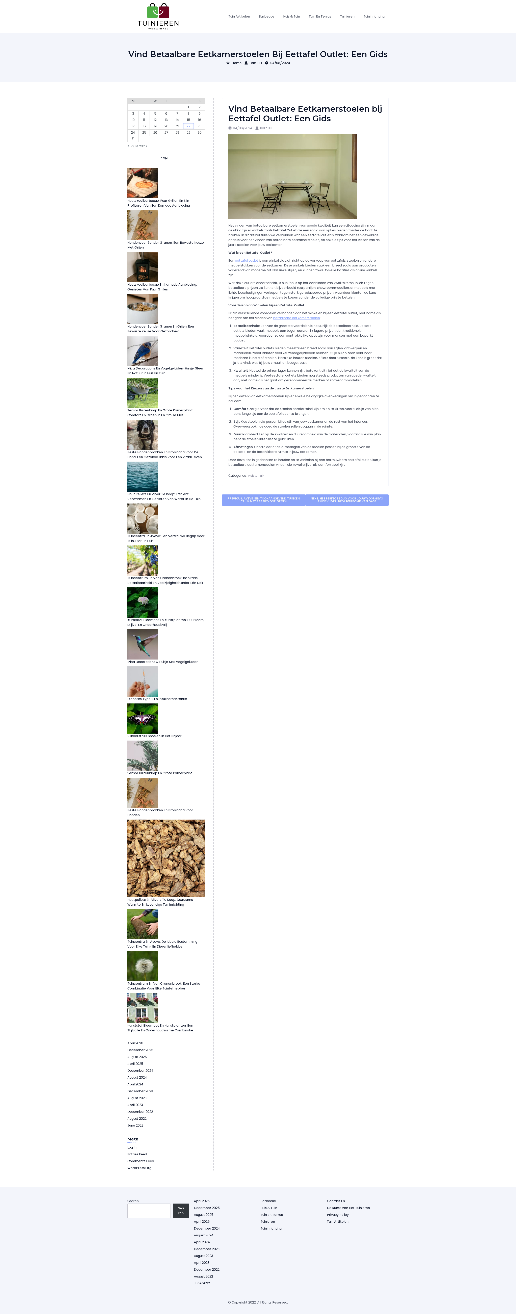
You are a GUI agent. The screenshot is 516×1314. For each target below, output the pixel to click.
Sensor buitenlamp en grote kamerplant (159, 773)
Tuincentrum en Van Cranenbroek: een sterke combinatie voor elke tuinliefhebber (163, 986)
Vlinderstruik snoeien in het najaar (154, 736)
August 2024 (137, 1077)
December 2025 (140, 1050)
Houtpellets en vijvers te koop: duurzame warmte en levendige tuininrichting (160, 902)
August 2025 (137, 1057)
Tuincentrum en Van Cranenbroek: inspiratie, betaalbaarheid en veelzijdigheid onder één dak (165, 580)
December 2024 (140, 1070)
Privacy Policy (338, 1214)
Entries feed (137, 1154)
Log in (131, 1147)
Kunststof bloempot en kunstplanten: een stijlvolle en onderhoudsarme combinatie (160, 1028)
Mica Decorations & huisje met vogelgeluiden (162, 662)
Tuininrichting (374, 16)
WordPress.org (139, 1168)
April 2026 (135, 1043)
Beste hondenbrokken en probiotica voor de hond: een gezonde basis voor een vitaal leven (164, 454)
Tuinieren (347, 16)
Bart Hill (256, 63)
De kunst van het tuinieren (348, 1208)
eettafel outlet (246, 260)
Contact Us (336, 1201)
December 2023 (140, 1091)
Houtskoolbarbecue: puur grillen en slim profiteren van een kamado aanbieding (158, 203)
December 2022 (140, 1111)
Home (236, 63)
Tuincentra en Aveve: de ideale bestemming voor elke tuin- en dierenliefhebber (162, 944)
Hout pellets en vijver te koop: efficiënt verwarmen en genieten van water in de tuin (164, 496)
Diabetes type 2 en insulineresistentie (157, 699)
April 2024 (135, 1084)
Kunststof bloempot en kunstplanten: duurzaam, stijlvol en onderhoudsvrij (165, 622)
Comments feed (140, 1161)
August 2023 (137, 1098)
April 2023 (135, 1105)
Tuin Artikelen (239, 16)
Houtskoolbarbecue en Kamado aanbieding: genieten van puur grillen (162, 287)
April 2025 (135, 1063)
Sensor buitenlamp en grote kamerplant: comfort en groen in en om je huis (160, 412)
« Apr (165, 157)
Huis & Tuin (291, 16)
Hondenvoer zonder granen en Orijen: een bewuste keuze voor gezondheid (160, 329)
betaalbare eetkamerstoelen (296, 318)
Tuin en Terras (320, 16)
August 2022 (137, 1118)
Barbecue (266, 16)
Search (133, 1201)
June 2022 (135, 1125)
